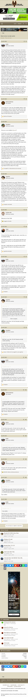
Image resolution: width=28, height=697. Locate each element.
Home (23, 680)
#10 (26, 357)
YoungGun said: (5, 366)
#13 (26, 435)
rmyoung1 (6, 559)
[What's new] (23, 23)
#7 (26, 256)
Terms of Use (9, 680)
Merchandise (9, 686)
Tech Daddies (15, 690)
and (8, 116)
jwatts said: (4, 306)
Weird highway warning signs (10, 632)
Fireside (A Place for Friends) (9, 630)
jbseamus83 (6, 547)
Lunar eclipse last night (8, 637)
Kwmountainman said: (7, 445)
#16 (26, 499)
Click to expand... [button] (14, 318)
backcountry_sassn (8, 534)
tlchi (26, 658)
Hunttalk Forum (6, 685)
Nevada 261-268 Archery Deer (11, 533)
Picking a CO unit (8, 539)
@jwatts (14, 130)
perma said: (4, 486)
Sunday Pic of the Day (8, 627)
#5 (26, 209)
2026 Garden (6, 643)
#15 (26, 477)
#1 (26, 41)
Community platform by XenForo (13, 688)
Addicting (6, 540)
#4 (26, 173)
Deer (13, 534)
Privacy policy (15, 680)
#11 (26, 389)
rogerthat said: (5, 336)
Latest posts (6, 619)
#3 (26, 121)
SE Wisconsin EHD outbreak (9, 622)
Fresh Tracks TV (21, 685)
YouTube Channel (17, 686)
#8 (26, 297)
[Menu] (2, 23)
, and (12, 168)
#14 (26, 459)
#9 (26, 327)
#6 (26, 226)
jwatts (3, 38)
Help (20, 680)
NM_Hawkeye (6, 553)
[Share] (24, 41)
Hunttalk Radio (13, 685)
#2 (26, 99)
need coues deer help (9, 551)
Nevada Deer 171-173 (9, 545)
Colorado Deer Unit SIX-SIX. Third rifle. (13, 558)
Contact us (3, 680)
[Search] (26, 23)
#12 (26, 419)
